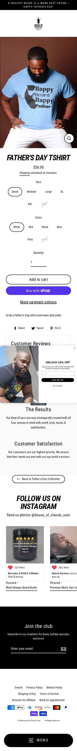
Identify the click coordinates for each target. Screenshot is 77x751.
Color (38, 217)
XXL (30, 204)
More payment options (38, 302)
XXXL (44, 204)
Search (19, 687)
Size (38, 182)
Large (48, 191)
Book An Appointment (52, 700)
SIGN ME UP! (58, 380)
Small (15, 191)
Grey (30, 239)
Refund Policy (54, 687)
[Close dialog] (74, 348)
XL (62, 191)
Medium (31, 191)
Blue (59, 227)
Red (31, 227)
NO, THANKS (58, 385)
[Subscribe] (63, 649)
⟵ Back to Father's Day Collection (38, 479)
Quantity (38, 253)
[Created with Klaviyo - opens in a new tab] (38, 404)
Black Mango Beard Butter (21, 587)
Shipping (25, 172)
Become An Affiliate (23, 700)
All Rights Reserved (52, 721)
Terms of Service (49, 693)
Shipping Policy (27, 693)
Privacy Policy (34, 687)
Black (45, 227)
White (16, 227)
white (44, 239)
